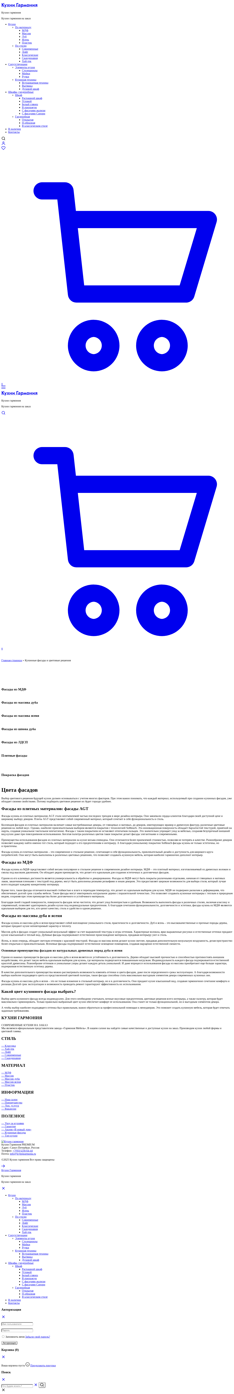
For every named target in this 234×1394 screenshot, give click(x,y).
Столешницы (30, 70)
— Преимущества (11, 1102)
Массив (26, 33)
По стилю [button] (21, 45)
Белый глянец (30, 104)
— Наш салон (9, 1099)
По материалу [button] (23, 27)
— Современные (11, 1055)
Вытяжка (27, 85)
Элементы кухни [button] (25, 67)
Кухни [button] (12, 24)
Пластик (27, 42)
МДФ (25, 30)
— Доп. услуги (10, 1105)
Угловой (27, 101)
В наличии (14, 129)
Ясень (25, 39)
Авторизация (9, 1343)
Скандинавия (30, 58)
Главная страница (11, 660)
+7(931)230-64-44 (23, 1150)
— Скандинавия (11, 1058)
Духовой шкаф (30, 88)
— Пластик (8, 1085)
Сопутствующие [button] (17, 64)
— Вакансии (8, 1108)
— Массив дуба (10, 1078)
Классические (30, 55)
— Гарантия (8, 1126)
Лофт (25, 51)
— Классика (8, 1045)
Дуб (24, 36)
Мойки (26, 73)
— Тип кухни (9, 1135)
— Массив (7, 1075)
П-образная (28, 122)
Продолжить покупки (43, 1365)
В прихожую (29, 107)
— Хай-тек (7, 1048)
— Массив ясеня (11, 1081)
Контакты (14, 132)
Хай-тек (26, 61)
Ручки (25, 76)
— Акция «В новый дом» (16, 1129)
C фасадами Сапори (33, 113)
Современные (30, 48)
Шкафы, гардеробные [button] (21, 92)
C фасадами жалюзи (33, 110)
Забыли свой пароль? (37, 1336)
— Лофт (6, 1052)
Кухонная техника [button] (25, 79)
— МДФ (6, 1072)
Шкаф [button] (18, 95)
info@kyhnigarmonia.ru (23, 1153)
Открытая (27, 119)
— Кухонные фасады (13, 1132)
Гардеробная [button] (22, 116)
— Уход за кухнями (12, 1123)
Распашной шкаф (32, 98)
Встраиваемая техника (35, 82)
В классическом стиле (35, 125)
